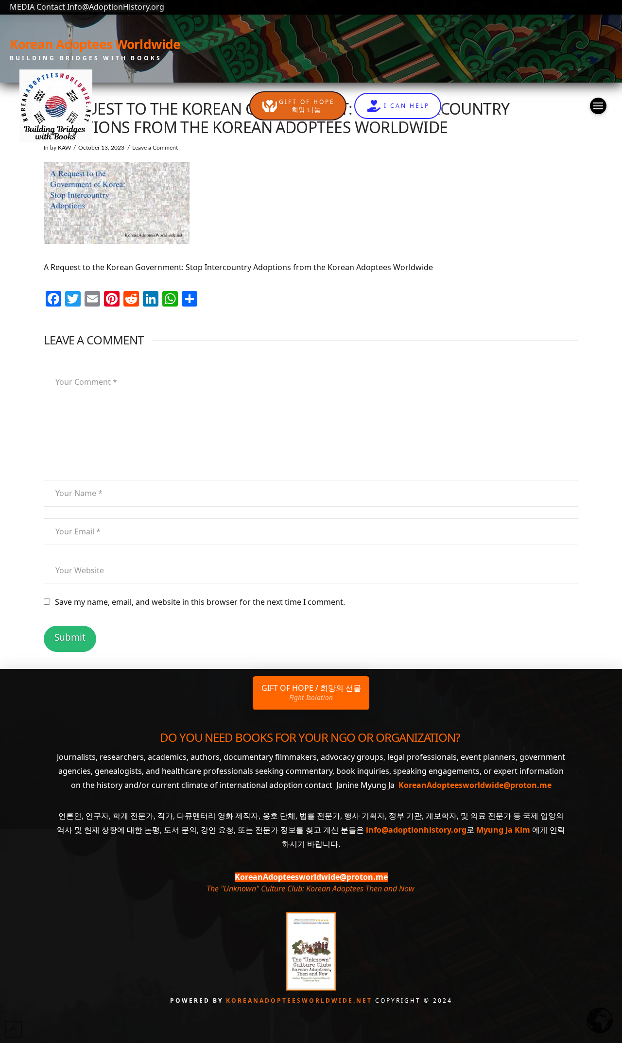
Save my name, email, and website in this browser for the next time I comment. (200, 602)
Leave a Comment (155, 148)
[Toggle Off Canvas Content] (598, 106)
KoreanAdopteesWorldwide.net (300, 1000)
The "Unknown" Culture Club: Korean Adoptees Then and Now (310, 888)
